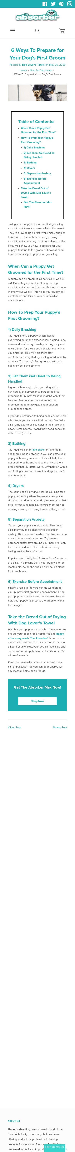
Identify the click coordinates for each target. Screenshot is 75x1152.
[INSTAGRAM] (70, 5)
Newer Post (60, 727)
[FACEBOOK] (45, 5)
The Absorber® (39, 638)
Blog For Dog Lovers (41, 70)
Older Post (14, 727)
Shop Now (37, 701)
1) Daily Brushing (34, 147)
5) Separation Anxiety (37, 173)
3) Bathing (30, 162)
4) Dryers (29, 168)
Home (24, 70)
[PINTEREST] (62, 5)
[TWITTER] (53, 5)
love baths (38, 449)
